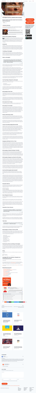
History (25, 390)
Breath (4, 275)
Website (18, 379)
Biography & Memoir (7, 16)
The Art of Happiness (5, 273)
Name (3, 379)
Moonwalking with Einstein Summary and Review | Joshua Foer (7, 307)
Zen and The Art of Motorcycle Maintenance (8, 269)
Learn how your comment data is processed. (15, 385)
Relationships (25, 388)
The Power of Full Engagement (6, 272)
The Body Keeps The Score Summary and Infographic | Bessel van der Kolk (6, 321)
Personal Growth (26, 387)
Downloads (19, 390)
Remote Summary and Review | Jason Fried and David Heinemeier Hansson (19, 307)
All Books (3, 16)
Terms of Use (19, 389)
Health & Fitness (31, 389)
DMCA (18, 387)
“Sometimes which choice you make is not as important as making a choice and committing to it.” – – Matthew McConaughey (12, 223)
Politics (30, 388)
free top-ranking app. (13, 262)
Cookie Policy (19, 388)
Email (10, 379)
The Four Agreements (5, 270)
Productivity (25, 389)
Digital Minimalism (5, 276)
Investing (31, 390)
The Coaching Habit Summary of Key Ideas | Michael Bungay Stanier (7, 334)
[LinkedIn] (35, 195)
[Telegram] (35, 199)
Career (9, 16)
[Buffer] (35, 202)
